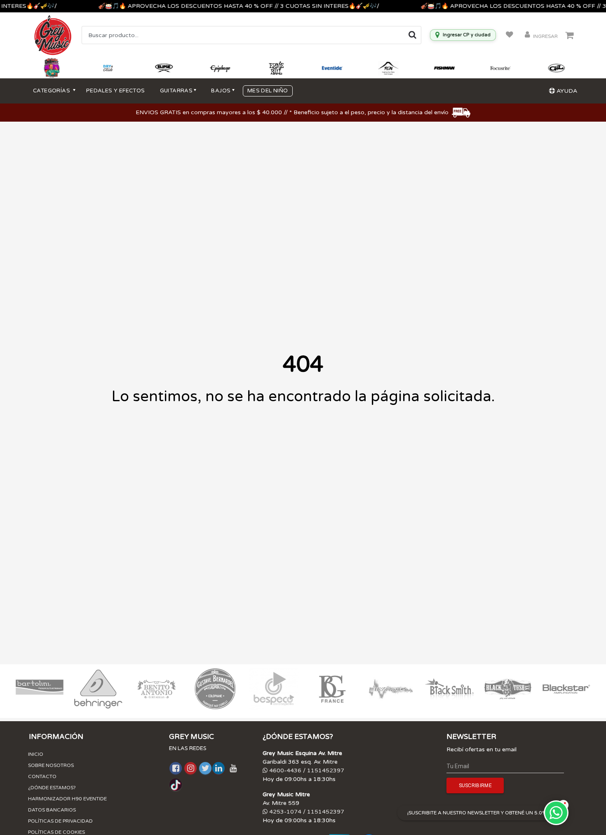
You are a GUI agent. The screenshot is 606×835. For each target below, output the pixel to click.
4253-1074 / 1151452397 (306, 811)
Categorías (52, 90)
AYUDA (566, 90)
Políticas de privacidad (60, 821)
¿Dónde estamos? (52, 787)
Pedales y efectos (115, 90)
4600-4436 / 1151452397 (306, 770)
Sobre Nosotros (51, 765)
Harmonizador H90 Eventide (67, 799)
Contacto (42, 776)
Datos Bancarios (52, 810)
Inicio (35, 754)
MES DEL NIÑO (267, 90)
